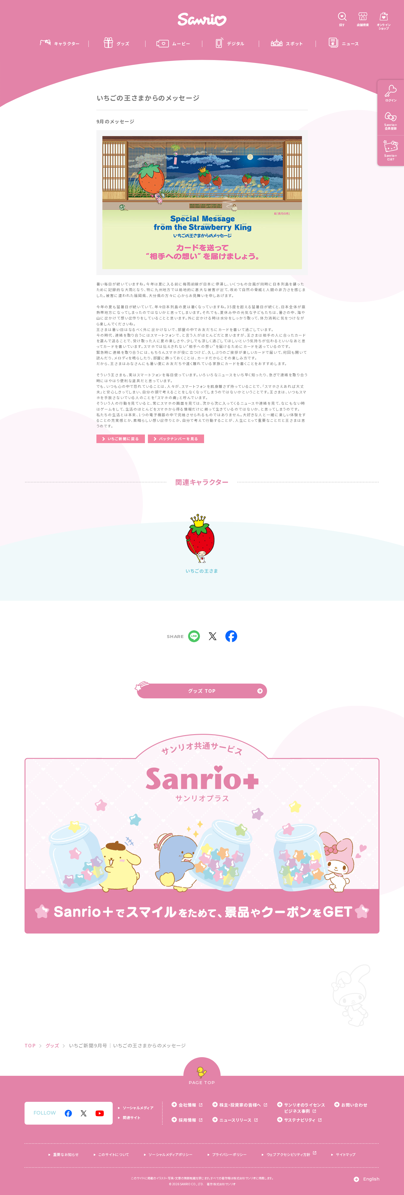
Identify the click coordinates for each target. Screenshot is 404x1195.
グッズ (53, 1045)
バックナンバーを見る (178, 438)
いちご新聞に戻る (123, 438)
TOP (30, 1045)
